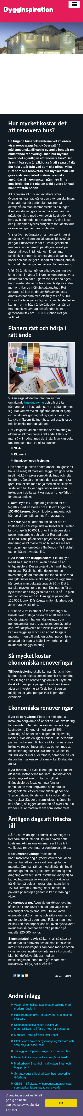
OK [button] (61, 1103)
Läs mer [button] (11, 1110)
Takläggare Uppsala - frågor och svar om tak (42, 1051)
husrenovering (34, 402)
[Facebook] (14, 975)
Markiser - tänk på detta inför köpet (36, 1034)
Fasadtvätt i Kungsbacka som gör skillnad (40, 1057)
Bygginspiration (28, 9)
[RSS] (26, 975)
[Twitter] (18, 975)
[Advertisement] (41, 84)
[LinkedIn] (22, 975)
